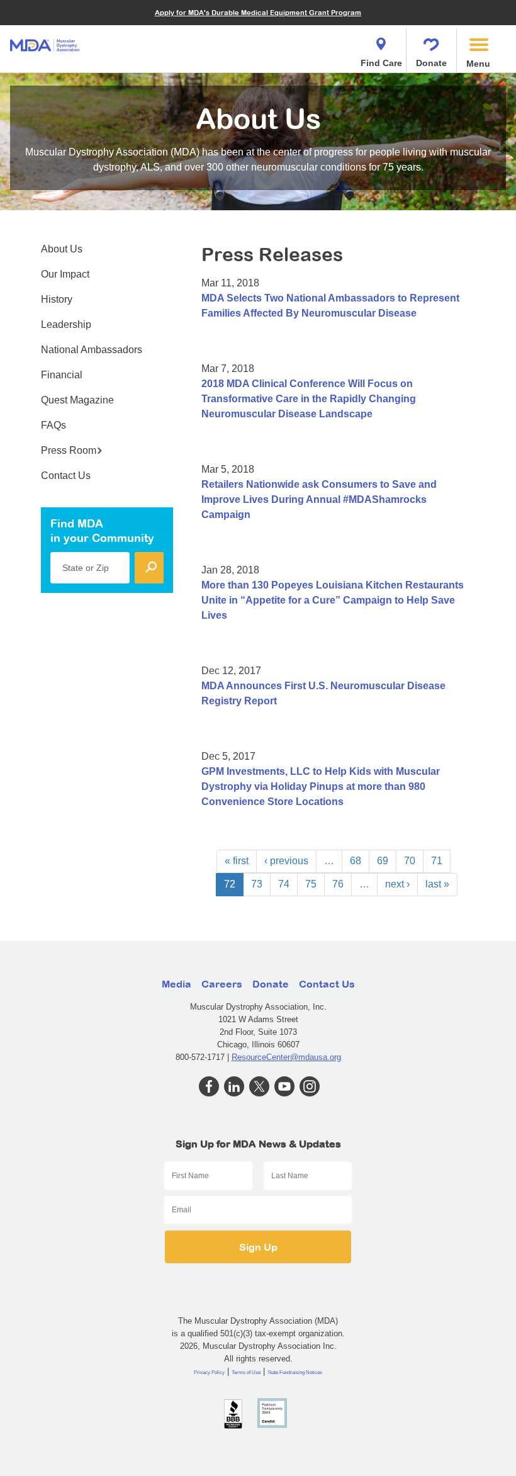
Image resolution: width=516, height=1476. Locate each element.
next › (397, 884)
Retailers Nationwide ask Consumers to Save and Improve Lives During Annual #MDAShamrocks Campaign (319, 499)
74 (283, 884)
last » (437, 884)
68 (355, 860)
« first (237, 860)
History (56, 299)
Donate (431, 63)
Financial (61, 374)
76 (338, 884)
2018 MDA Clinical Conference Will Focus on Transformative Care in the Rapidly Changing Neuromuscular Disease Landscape (308, 398)
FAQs (53, 425)
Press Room (68, 450)
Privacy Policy (209, 1372)
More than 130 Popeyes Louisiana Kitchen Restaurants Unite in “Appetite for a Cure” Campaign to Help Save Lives (332, 600)
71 (436, 860)
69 (382, 860)
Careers (221, 983)
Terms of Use (246, 1372)
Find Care (381, 63)
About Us (61, 249)
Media (176, 983)
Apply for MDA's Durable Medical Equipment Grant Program (258, 12)
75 (311, 884)
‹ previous (286, 860)
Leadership (66, 324)
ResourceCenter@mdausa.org (286, 1057)
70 (409, 860)
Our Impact (65, 274)
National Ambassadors (91, 349)
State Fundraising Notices (294, 1372)
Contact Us (66, 475)
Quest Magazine (77, 400)
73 (256, 884)
